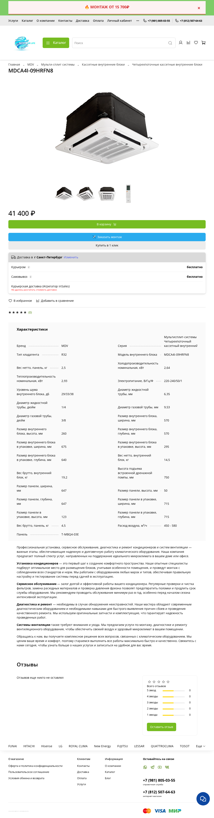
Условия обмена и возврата (26, 778)
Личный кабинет (119, 21)
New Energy (102, 746)
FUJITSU (122, 746)
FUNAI (12, 746)
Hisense (46, 746)
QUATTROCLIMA (162, 746)
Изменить (71, 257)
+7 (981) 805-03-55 (159, 21)
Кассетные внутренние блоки (103, 64)
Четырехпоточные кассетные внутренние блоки (167, 64)
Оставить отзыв (161, 727)
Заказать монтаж (107, 237)
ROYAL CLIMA (78, 746)
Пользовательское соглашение (28, 772)
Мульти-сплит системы (58, 64)
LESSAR (139, 746)
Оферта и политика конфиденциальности (35, 766)
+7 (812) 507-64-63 (191, 21)
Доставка (82, 21)
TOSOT (185, 746)
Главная (14, 64)
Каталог (27, 21)
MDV (30, 64)
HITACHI (29, 746)
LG (60, 746)
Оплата (98, 21)
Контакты (65, 21)
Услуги (13, 21)
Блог (108, 778)
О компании (46, 21)
